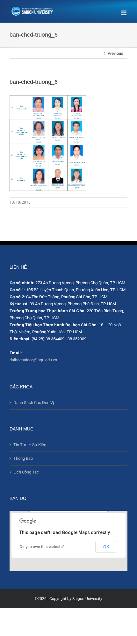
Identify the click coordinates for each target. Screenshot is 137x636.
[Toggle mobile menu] (124, 13)
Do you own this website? (42, 547)
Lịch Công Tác (26, 472)
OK (106, 546)
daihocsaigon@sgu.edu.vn (33, 360)
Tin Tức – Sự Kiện (29, 444)
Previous (115, 53)
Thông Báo (23, 458)
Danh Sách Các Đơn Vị (33, 402)
